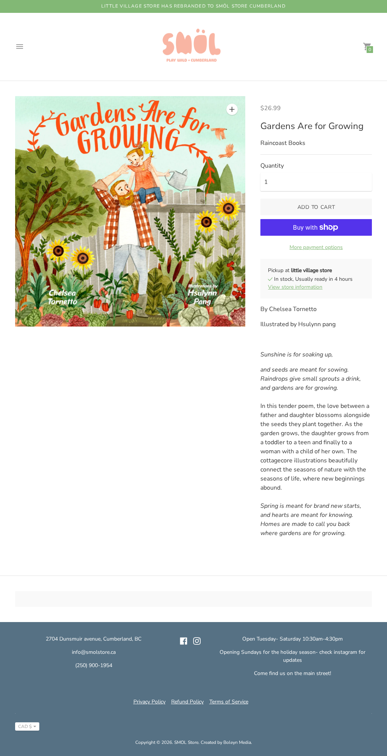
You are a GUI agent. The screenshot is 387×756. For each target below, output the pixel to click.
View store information (295, 287)
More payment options (316, 247)
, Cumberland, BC (121, 638)
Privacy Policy (149, 701)
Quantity (272, 165)
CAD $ (25, 726)
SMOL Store (186, 742)
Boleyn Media (237, 742)
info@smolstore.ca (94, 652)
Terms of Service (228, 701)
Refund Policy (187, 701)
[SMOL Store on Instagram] (197, 640)
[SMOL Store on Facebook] (183, 640)
